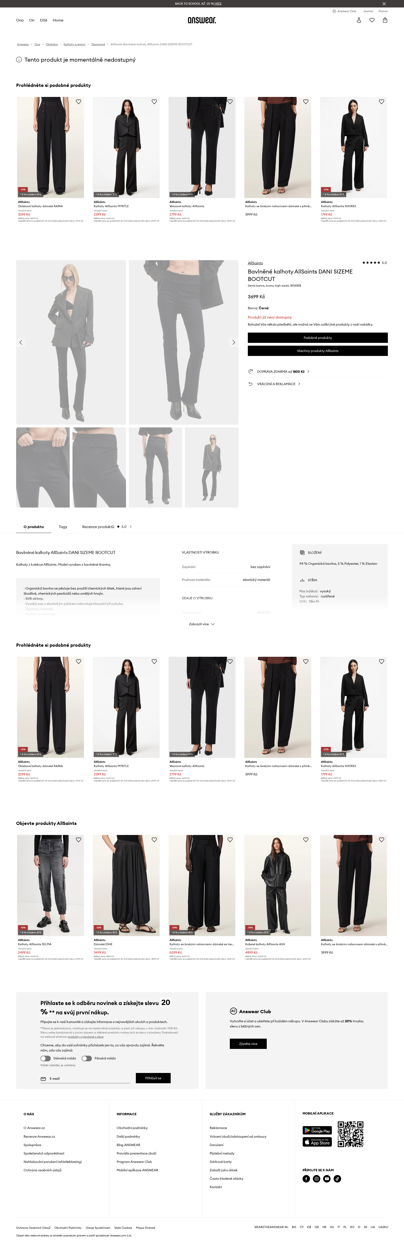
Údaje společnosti (98, 1227)
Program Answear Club (134, 1162)
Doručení (216, 1145)
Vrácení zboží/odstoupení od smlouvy (238, 1136)
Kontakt (216, 1187)
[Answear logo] (202, 20)
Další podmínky (128, 1136)
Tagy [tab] (63, 526)
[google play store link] (317, 1130)
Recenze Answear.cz (39, 1136)
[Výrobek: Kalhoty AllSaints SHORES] (353, 147)
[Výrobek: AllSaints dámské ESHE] (126, 885)
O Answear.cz (34, 1128)
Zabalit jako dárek (224, 1170)
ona (20, 20)
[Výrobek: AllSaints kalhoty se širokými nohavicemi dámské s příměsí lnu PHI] (277, 147)
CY (302, 1227)
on (31, 20)
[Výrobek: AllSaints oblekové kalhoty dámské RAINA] (50, 147)
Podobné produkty (318, 338)
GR (317, 1227)
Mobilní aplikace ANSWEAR (137, 1170)
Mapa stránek (145, 1227)
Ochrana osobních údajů (42, 1170)
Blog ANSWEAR (128, 1145)
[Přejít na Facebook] (306, 1179)
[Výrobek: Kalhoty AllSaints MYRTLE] (126, 147)
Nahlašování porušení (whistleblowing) (53, 1162)
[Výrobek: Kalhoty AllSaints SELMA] (50, 885)
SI (359, 1227)
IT (339, 1227)
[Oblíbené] (372, 20)
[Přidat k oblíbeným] (78, 101)
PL (345, 1227)
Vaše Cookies (123, 1227)
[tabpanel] (202, 581)
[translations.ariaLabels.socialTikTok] (337, 1179)
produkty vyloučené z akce (86, 1036)
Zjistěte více (248, 1044)
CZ (309, 1227)
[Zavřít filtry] (384, 3)
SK (365, 1227)
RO (352, 1227)
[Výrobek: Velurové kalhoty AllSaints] (202, 147)
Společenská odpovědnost (44, 1153)
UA (373, 1227)
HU (332, 1227)
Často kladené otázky (226, 1178)
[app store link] (317, 1141)
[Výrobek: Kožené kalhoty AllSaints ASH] (277, 885)
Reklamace (218, 1128)
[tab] (107, 527)
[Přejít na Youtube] (327, 1179)
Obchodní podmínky (132, 1128)
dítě (43, 20)
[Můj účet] (359, 20)
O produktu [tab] (34, 526)
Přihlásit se (153, 1078)
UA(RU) (383, 1227)
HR (324, 1227)
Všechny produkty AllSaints (318, 351)
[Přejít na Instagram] (316, 1179)
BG (294, 1227)
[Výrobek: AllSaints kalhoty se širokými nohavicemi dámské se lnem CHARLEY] (202, 885)
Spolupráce (32, 1145)
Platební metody (222, 1153)
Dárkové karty (221, 1162)
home (58, 20)
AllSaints (255, 263)
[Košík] (385, 20)
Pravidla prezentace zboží (136, 1153)
